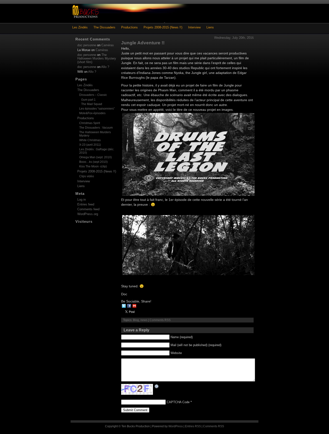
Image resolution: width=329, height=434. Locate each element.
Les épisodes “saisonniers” (97, 108)
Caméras (107, 45)
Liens (210, 27)
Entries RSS (193, 426)
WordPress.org (87, 214)
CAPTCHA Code (178, 402)
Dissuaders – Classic (93, 95)
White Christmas (90, 140)
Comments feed (88, 209)
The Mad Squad (91, 103)
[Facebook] (129, 306)
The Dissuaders (104, 27)
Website (176, 353)
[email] (134, 306)
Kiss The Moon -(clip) (93, 166)
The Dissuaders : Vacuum (96, 127)
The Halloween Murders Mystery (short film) (96, 58)
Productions (129, 27)
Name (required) (182, 337)
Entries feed (85, 204)
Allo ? (105, 67)
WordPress (175, 426)
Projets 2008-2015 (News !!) (163, 27)
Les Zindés (80, 27)
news (143, 320)
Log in (81, 199)
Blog (136, 320)
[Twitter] (124, 306)
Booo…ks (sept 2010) (93, 162)
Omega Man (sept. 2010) (95, 157)
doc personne (86, 45)
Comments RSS (160, 320)
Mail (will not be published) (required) (196, 345)
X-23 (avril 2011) (90, 144)
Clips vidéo (86, 176)
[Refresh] (156, 386)
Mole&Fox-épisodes (92, 113)
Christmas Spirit (89, 123)
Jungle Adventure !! (142, 42)
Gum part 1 (88, 99)
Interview (194, 27)
